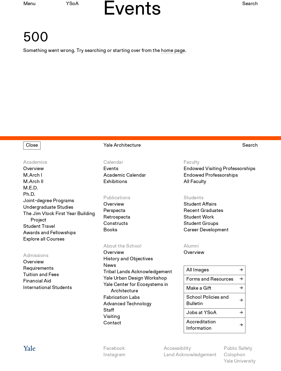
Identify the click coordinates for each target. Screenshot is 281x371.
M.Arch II (33, 181)
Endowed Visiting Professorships (219, 168)
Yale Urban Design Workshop (135, 278)
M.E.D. (30, 188)
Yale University (240, 361)
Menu (29, 3)
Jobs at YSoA (201, 312)
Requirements (38, 268)
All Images (197, 270)
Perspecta (114, 210)
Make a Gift (198, 288)
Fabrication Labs (121, 297)
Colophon (234, 355)
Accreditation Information (201, 325)
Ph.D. (29, 194)
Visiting (111, 316)
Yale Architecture (122, 145)
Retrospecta (116, 217)
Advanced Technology (127, 304)
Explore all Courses (44, 239)
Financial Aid (37, 281)
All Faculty (195, 181)
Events (110, 168)
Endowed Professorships (211, 175)
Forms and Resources (209, 279)
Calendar (113, 162)
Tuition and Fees (41, 274)
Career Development (206, 230)
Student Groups (201, 223)
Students (193, 198)
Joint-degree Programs (48, 200)
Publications (116, 198)
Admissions (35, 255)
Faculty (192, 162)
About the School (122, 246)
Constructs (115, 223)
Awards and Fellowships (49, 232)
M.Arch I (32, 175)
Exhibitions (115, 181)
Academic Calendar (124, 175)
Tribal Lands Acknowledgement (137, 272)
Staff (108, 310)
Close (32, 145)
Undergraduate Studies (48, 207)
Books (110, 230)
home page (173, 50)
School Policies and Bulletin (207, 300)
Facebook (114, 348)
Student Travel (39, 226)
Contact (112, 323)
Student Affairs (200, 204)
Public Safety (238, 348)
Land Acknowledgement (190, 355)
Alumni (191, 246)
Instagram (114, 355)
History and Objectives (128, 259)
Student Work (199, 217)
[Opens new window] (29, 349)
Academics (35, 162)
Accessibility (177, 348)
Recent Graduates (203, 210)
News (109, 265)
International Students (47, 287)
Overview (33, 168)
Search (250, 3)
